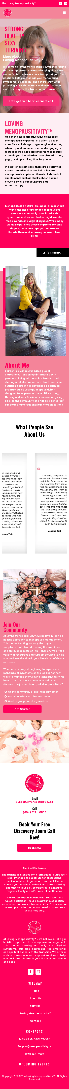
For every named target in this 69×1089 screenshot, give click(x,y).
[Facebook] (60, 3)
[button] (64, 12)
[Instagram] (65, 3)
